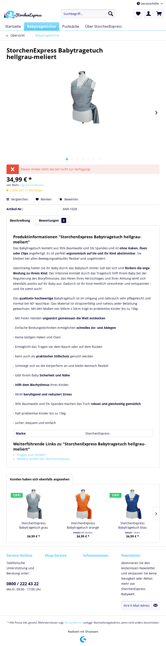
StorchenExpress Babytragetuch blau (132, 525)
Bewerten (71, 199)
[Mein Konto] (148, 13)
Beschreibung (20, 220)
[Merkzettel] (138, 13)
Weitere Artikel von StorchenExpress (43, 459)
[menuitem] (88, 13)
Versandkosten (74, 622)
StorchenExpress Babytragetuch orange (83, 525)
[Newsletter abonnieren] (155, 605)
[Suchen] (110, 13)
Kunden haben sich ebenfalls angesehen (39, 479)
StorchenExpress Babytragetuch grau (33, 525)
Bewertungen (52, 220)
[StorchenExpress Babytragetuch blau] (132, 504)
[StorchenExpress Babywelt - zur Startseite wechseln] (22, 14)
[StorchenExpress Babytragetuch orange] (83, 504)
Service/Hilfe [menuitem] (150, 4)
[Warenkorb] (159, 13)
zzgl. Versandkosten (32, 185)
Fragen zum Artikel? (31, 455)
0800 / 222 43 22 (22, 584)
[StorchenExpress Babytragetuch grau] (33, 504)
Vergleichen (19, 199)
